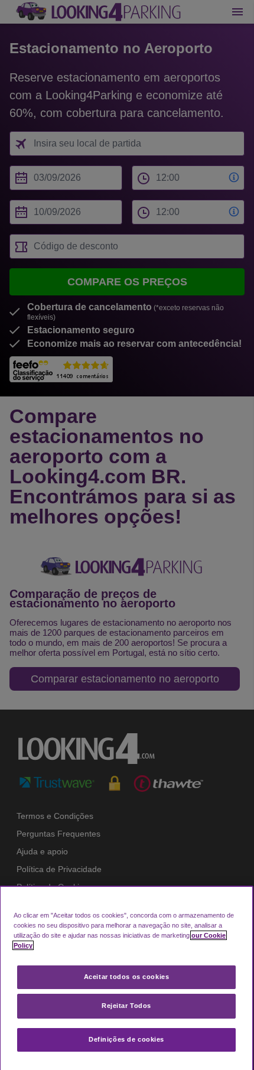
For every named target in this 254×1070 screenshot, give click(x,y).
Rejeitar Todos (126, 1005)
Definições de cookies (126, 1039)
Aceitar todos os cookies (127, 976)
